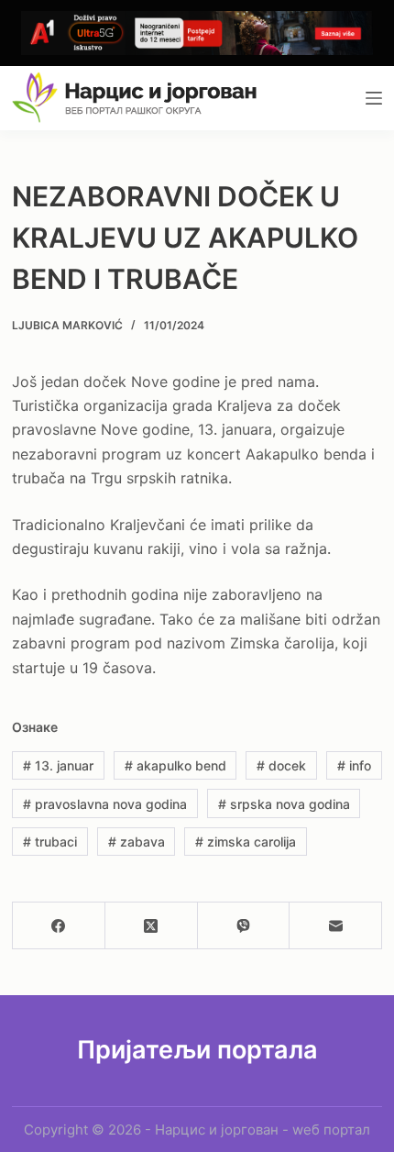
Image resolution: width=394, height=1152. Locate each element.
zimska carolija (245, 841)
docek (281, 765)
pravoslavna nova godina (105, 804)
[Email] (336, 926)
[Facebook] (59, 926)
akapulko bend (175, 765)
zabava (136, 841)
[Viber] (244, 926)
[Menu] (374, 98)
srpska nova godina (284, 804)
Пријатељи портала (197, 1050)
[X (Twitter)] (151, 926)
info (354, 765)
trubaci (50, 841)
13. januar (58, 765)
